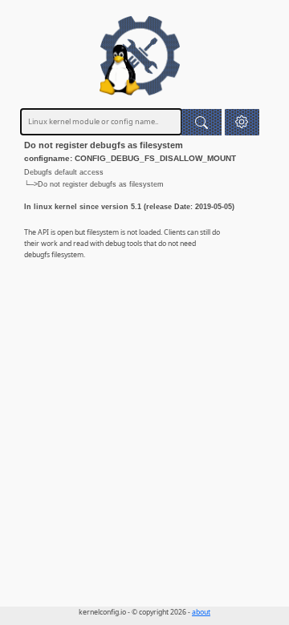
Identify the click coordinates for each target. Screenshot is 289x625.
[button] (242, 122)
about (201, 612)
